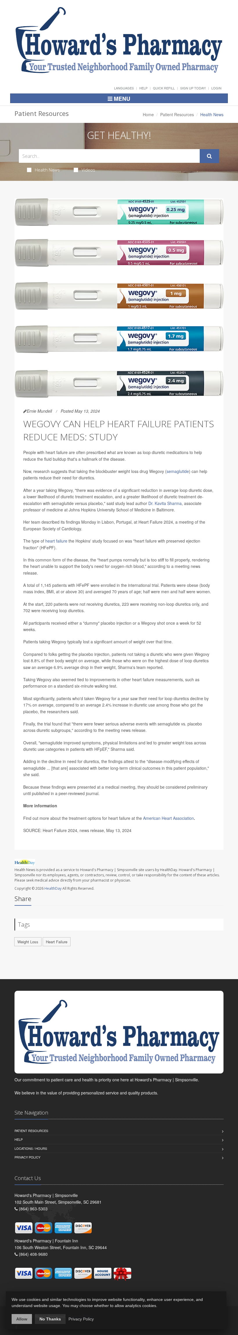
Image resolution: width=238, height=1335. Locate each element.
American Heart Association (168, 818)
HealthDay (53, 888)
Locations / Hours (31, 1148)
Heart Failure (56, 941)
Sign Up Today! (193, 88)
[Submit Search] (209, 156)
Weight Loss (27, 941)
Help (143, 88)
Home (148, 114)
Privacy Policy (27, 1157)
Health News (47, 170)
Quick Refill (164, 88)
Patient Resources (177, 114)
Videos (88, 170)
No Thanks (50, 1319)
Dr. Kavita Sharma (165, 503)
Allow (21, 1319)
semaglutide (178, 471)
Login (216, 88)
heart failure (56, 541)
